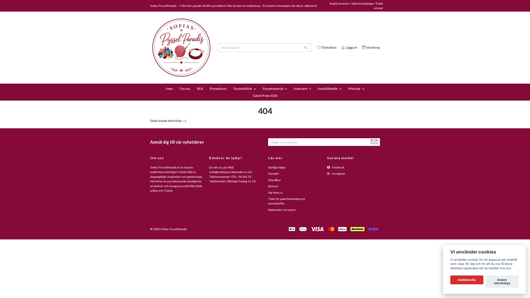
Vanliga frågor (277, 225)
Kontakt (273, 232)
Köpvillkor (274, 238)
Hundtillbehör (328, 147)
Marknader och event (282, 268)
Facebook (337, 225)
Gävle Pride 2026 (265, 154)
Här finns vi (275, 250)
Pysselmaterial (273, 147)
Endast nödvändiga (502, 281)
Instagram (338, 232)
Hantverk (300, 147)
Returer (273, 244)
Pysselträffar (243, 147)
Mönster (354, 147)
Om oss (184, 147)
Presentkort (218, 147)
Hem (169, 147)
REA (200, 147)
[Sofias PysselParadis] (207, 74)
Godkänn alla (467, 280)
